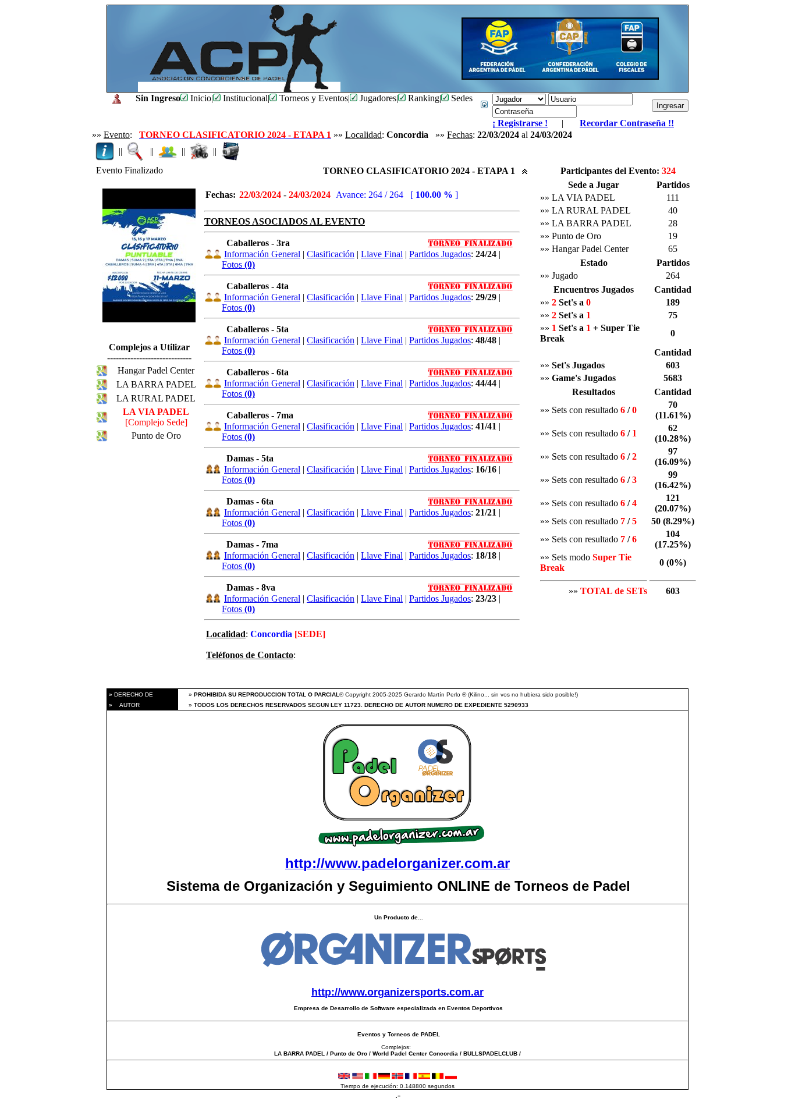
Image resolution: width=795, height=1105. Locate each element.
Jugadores (376, 98)
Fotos (238, 264)
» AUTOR (123, 705)
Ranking (422, 98)
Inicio (199, 98)
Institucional (244, 98)
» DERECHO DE (130, 694)
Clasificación (330, 254)
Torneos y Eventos (312, 98)
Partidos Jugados (440, 254)
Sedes (461, 98)
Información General (262, 254)
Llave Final (382, 254)
